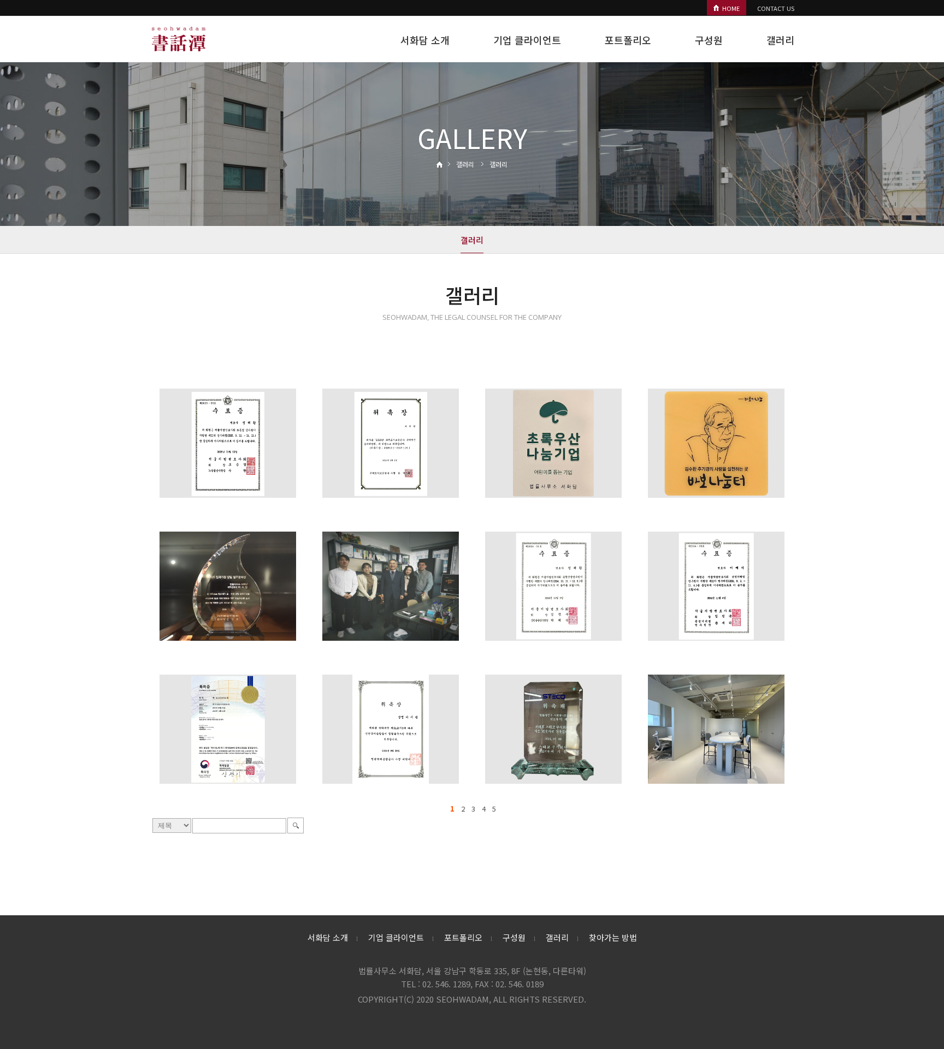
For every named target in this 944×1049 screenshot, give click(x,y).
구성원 (709, 40)
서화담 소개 (425, 40)
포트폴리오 (628, 40)
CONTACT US (775, 8)
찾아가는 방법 (613, 937)
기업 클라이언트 (527, 40)
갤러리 (780, 40)
